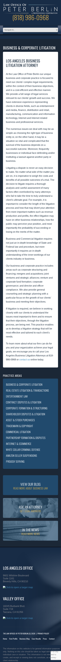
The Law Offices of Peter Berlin (15, 633)
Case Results (36, 638)
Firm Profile (13, 638)
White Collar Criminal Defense (23, 449)
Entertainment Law (17, 396)
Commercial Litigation (18, 431)
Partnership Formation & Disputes (25, 437)
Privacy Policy (43, 633)
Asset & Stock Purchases (20, 420)
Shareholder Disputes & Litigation (25, 414)
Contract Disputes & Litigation (23, 402)
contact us (24, 359)
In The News (30, 531)
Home (5, 638)
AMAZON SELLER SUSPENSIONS (21, 455)
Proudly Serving (15, 461)
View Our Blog (30, 485)
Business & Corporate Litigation (24, 384)
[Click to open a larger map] (18, 587)
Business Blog (25, 638)
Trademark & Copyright (19, 425)
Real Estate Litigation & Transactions (27, 390)
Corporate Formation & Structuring (26, 408)
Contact (51, 638)
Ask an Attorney (30, 508)
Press (45, 638)
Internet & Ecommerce (18, 443)
